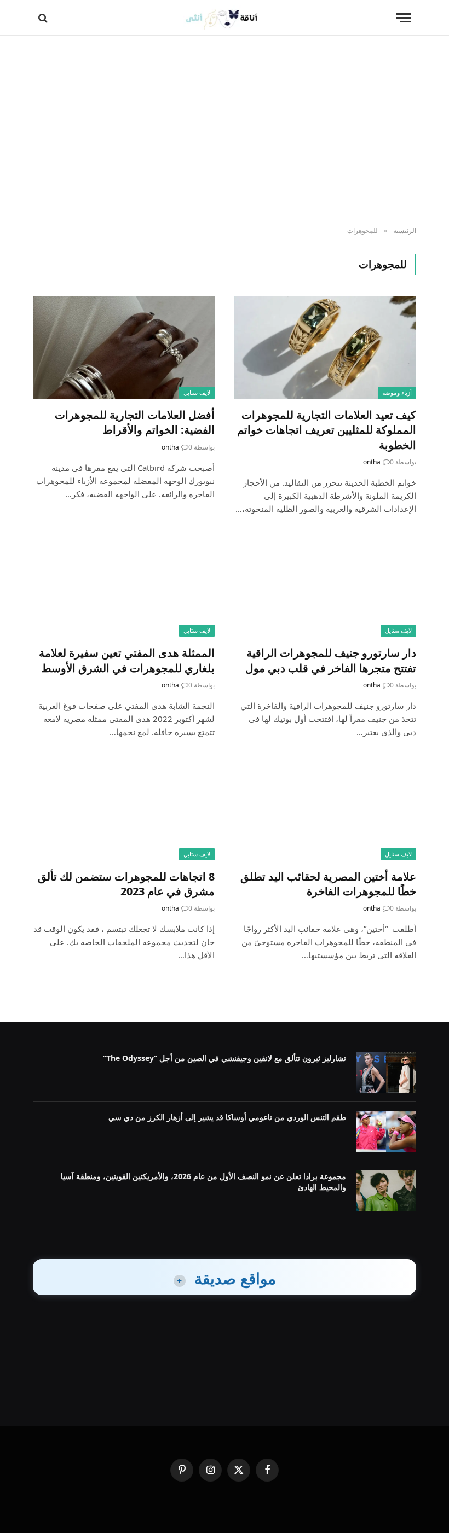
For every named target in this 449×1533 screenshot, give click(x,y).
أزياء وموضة (397, 392)
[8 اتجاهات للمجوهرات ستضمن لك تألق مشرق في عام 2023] (124, 809)
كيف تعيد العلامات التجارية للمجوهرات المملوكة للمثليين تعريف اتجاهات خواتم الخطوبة (326, 429)
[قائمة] (403, 17)
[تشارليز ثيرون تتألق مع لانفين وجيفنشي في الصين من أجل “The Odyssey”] (386, 1072)
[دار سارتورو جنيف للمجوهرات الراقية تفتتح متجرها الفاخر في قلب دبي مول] (325, 586)
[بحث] (44, 17)
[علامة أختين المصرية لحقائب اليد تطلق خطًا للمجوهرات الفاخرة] (325, 809)
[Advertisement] (224, 131)
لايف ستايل (196, 392)
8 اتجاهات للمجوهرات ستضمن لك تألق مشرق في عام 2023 (126, 884)
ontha (372, 462)
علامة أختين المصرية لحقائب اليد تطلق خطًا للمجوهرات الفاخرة (328, 884)
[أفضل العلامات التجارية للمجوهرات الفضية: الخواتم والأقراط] (124, 347)
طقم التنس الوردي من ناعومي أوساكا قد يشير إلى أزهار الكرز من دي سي (227, 1117)
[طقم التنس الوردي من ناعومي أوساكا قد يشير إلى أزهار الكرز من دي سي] (386, 1131)
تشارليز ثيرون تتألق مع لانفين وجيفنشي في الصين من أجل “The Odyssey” (224, 1058)
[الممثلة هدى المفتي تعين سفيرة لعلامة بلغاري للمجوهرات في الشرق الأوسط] (124, 586)
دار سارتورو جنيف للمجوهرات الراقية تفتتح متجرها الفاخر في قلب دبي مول (330, 660)
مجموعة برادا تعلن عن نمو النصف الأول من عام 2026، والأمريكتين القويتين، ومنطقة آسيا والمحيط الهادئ (203, 1181)
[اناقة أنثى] (224, 18)
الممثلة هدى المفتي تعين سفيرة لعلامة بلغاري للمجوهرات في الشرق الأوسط (127, 660)
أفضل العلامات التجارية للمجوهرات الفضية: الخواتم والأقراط (135, 422)
